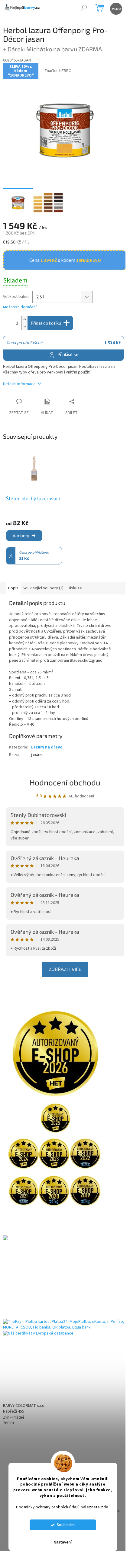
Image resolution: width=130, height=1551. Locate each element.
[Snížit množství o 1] (24, 326)
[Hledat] (84, 8)
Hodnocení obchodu (65, 782)
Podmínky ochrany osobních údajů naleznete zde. (62, 1507)
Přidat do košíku (46, 322)
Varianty (21, 535)
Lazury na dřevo (47, 747)
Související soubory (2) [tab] (43, 588)
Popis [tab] (13, 588)
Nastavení (63, 1542)
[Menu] (115, 8)
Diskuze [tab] (75, 588)
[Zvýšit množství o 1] (24, 319)
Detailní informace (19, 384)
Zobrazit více (65, 969)
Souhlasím (66, 1525)
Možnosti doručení (20, 307)
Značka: (58, 71)
